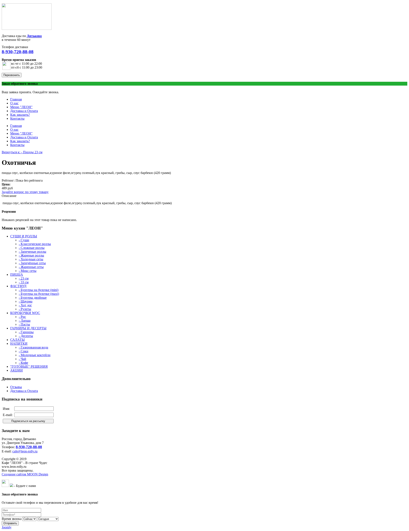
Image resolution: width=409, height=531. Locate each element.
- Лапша (24, 320)
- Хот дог (25, 305)
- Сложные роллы (32, 248)
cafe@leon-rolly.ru (24, 451)
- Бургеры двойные (33, 297)
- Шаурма (25, 301)
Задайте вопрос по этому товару (25, 192)
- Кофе (23, 363)
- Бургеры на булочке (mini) (38, 290)
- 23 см (24, 278)
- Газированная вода (33, 347)
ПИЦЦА (16, 274)
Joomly (7, 527)
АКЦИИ (16, 370)
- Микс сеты (27, 271)
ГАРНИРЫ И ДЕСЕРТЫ (28, 328)
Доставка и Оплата (24, 391)
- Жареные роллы (31, 255)
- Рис (22, 317)
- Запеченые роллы (32, 251)
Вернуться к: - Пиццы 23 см (22, 152)
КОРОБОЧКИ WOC (25, 313)
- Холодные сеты (31, 259)
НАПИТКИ (18, 343)
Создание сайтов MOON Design (25, 474)
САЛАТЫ (17, 340)
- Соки (23, 351)
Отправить (10, 523)
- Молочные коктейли (34, 355)
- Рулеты (25, 309)
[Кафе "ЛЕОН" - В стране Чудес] (27, 28)
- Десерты (26, 336)
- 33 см (24, 282)
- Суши (24, 240)
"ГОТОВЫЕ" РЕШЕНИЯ (29, 366)
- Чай (22, 359)
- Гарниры (26, 332)
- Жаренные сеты (31, 267)
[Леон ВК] (5, 486)
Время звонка (12, 519)
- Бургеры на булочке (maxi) (39, 294)
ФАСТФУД (18, 286)
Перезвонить (11, 75)
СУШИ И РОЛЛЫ (23, 236)
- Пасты (24, 324)
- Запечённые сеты (32, 263)
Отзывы (16, 387)
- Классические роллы (35, 244)
